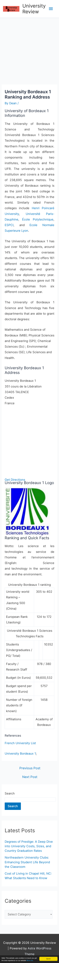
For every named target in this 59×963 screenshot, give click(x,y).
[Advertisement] (29, 48)
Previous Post (29, 768)
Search (10, 793)
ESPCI (9, 225)
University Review (34, 9)
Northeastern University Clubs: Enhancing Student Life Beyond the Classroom (27, 862)
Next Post (29, 776)
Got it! (48, 959)
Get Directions (15, 480)
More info (30, 960)
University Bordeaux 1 (20, 753)
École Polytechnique (37, 219)
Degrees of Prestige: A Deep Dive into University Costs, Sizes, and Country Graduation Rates (29, 846)
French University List (20, 743)
